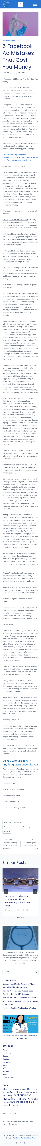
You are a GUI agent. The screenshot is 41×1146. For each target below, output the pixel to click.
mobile (4, 1102)
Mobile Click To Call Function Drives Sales (19, 998)
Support (6, 1074)
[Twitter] (20, 1142)
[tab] (18, 917)
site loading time (24, 1101)
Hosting (6, 1059)
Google (5, 1056)
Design (5, 1050)
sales (8, 1102)
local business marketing (11, 827)
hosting (9, 1095)
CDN (29, 1088)
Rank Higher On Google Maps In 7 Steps (31, 843)
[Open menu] (35, 4)
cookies (7, 1092)
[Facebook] (16, 1142)
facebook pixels (23, 1092)
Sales (5, 1065)
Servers (6, 1071)
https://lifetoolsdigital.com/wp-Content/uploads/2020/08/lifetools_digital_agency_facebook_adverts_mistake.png (20, 157)
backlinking (16, 1089)
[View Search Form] (20, 4)
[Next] (35, 891)
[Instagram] (24, 1142)
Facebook (6, 40)
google (30, 1092)
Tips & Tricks (8, 1077)
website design (11, 1105)
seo (12, 1101)
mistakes (6, 831)
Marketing (15, 40)
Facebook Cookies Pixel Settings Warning (19, 1008)
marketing (26, 827)
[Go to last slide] (6, 891)
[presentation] (20, 880)
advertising (7, 822)
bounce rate (23, 1089)
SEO (4, 1068)
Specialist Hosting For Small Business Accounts (10, 843)
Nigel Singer (8, 73)
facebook (17, 822)
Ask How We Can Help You (24, 1138)
